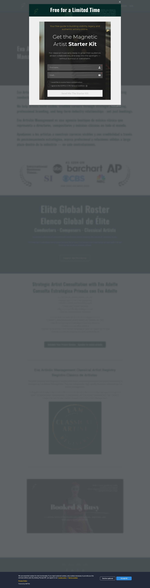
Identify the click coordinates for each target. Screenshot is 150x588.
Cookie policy (62, 578)
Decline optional (107, 578)
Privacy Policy (22, 581)
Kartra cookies (73, 578)
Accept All (124, 578)
